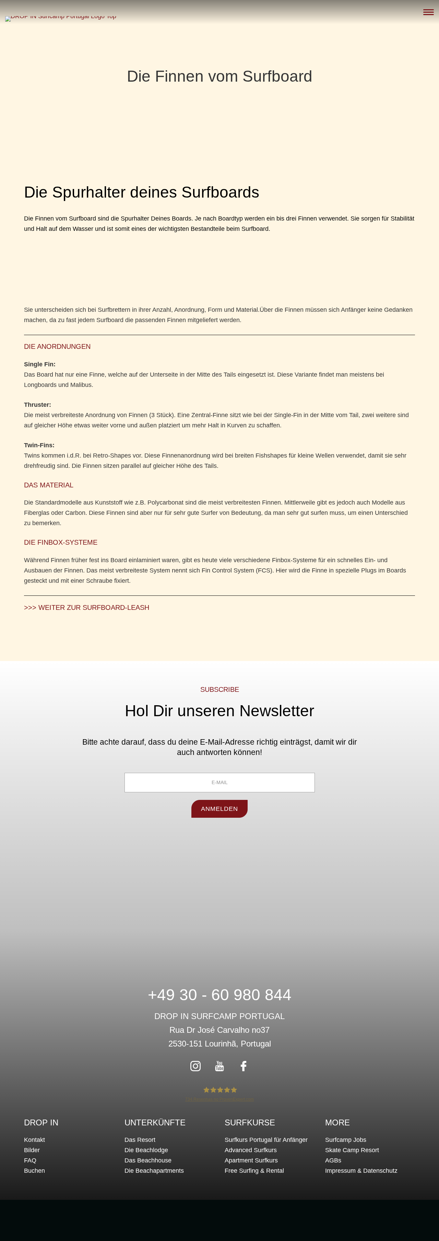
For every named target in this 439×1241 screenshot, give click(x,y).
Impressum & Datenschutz (361, 1170)
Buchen (34, 1170)
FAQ (30, 1160)
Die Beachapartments (154, 1170)
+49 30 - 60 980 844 (220, 995)
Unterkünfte (155, 1122)
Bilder (32, 1150)
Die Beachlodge (146, 1150)
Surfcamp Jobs (345, 1139)
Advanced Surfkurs (251, 1150)
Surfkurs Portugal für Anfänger (266, 1139)
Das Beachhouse (147, 1160)
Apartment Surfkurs (251, 1160)
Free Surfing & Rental (254, 1170)
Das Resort (139, 1139)
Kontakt (34, 1139)
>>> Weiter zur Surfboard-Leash (86, 607)
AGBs (333, 1160)
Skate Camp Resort (352, 1150)
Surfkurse (250, 1122)
